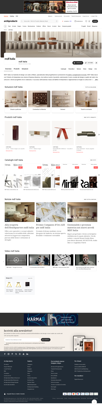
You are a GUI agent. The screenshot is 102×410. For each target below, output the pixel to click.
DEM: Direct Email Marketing (81, 369)
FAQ (5, 371)
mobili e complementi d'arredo (77, 75)
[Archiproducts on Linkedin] (27, 354)
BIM (17, 16)
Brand (28, 366)
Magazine (29, 371)
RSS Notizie (83, 398)
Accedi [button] (95, 21)
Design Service (86, 16)
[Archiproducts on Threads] (20, 354)
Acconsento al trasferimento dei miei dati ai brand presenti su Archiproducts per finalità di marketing (24, 344)
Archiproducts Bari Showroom (11, 380)
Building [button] (12, 16)
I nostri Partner (7, 369)
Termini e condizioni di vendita (58, 384)
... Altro (96, 80)
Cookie (65, 398)
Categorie (29, 364)
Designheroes (30, 389)
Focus (28, 375)
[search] (21, 21)
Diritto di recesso (55, 382)
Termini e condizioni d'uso (74, 398)
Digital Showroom (79, 379)
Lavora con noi (7, 375)
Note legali (53, 386)
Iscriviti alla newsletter (9, 384)
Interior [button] (6, 16)
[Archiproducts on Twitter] (16, 354)
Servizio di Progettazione (57, 366)
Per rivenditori (67, 16)
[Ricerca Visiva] (56, 21)
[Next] (99, 99)
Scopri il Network (8, 366)
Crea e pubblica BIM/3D (80, 366)
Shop (52, 371)
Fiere (28, 373)
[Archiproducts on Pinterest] (12, 354)
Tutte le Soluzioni (90, 87)
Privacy (54, 398)
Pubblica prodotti (58, 16)
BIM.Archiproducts (31, 384)
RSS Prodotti (90, 398)
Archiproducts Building (32, 386)
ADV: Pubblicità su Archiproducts (82, 371)
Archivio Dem (30, 380)
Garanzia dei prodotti (56, 380)
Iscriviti (46, 339)
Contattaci (6, 373)
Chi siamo (6, 364)
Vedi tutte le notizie (90, 199)
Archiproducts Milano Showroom (12, 378)
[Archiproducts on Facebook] (5, 354)
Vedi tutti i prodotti (90, 117)
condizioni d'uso (21, 347)
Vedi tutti (93, 160)
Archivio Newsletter (32, 378)
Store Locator (54, 373)
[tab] (52, 16)
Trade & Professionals (76, 16)
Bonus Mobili (54, 375)
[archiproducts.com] (10, 21)
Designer (29, 369)
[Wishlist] (86, 21)
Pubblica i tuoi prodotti (80, 364)
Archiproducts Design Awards (11, 382)
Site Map (96, 398)
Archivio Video (30, 382)
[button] (50, 16)
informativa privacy (31, 347)
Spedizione (53, 378)
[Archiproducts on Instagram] (9, 354)
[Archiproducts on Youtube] (24, 354)
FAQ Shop (53, 389)
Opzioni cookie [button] (60, 398)
